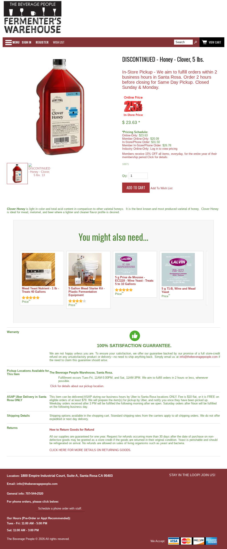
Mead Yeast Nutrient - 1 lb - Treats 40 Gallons (40, 290)
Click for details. (157, 157)
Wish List (59, 42)
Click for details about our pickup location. (76, 386)
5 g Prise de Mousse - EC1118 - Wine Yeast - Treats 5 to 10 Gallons (134, 281)
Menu (16, 42)
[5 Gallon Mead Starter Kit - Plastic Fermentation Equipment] (85, 285)
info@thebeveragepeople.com (199, 356)
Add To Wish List (161, 188)
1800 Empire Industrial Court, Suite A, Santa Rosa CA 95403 (67, 475)
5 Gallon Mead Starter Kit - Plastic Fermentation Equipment (86, 292)
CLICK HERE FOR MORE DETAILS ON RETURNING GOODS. (90, 450)
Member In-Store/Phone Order (141, 145)
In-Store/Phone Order (135, 142)
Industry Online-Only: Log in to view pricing (149, 148)
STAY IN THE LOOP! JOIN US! (192, 475)
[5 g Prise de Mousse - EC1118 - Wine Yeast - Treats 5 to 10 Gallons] (126, 274)
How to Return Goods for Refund (71, 429)
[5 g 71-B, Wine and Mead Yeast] (178, 285)
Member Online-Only (135, 138)
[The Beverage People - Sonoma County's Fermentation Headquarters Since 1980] (33, 33)
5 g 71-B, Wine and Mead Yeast (179, 290)
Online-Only (129, 135)
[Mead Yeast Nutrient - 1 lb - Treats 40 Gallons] (38, 285)
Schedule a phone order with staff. (60, 508)
